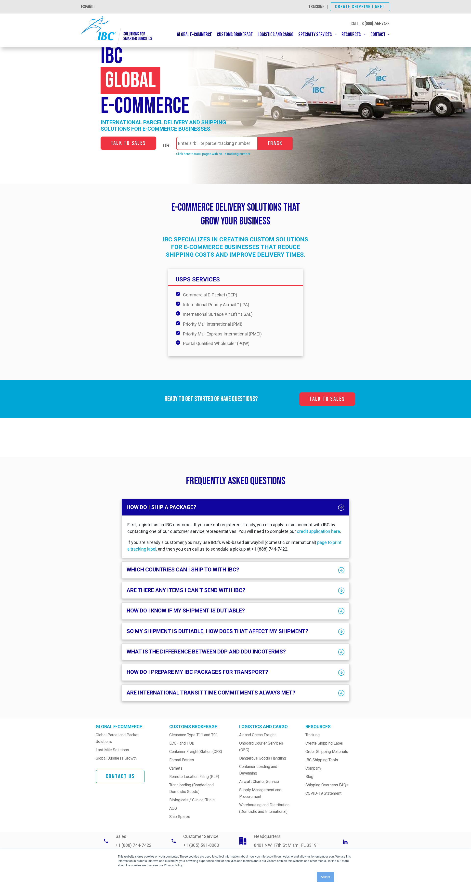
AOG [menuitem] (173, 808)
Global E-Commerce (194, 34)
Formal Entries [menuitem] (181, 760)
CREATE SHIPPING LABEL (360, 7)
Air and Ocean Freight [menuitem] (257, 735)
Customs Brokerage (235, 34)
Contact (377, 34)
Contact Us (120, 776)
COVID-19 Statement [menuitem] (323, 793)
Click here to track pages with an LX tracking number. (213, 154)
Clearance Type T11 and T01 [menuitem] (193, 735)
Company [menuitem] (313, 768)
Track (275, 143)
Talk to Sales (128, 143)
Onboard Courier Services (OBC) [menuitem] (261, 746)
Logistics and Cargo (275, 34)
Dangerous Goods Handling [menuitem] (262, 758)
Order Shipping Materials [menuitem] (326, 751)
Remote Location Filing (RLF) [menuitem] (194, 776)
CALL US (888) (370, 24)
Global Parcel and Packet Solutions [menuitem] (118, 738)
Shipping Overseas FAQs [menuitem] (326, 785)
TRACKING (316, 7)
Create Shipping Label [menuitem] (324, 743)
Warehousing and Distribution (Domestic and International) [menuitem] (264, 808)
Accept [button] (325, 876)
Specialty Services (315, 34)
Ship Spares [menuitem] (179, 816)
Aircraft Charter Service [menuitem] (259, 781)
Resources (351, 34)
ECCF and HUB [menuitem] (181, 743)
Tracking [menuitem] (312, 735)
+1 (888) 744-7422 (133, 845)
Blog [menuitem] (309, 776)
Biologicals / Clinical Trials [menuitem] (192, 800)
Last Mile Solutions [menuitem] (112, 750)
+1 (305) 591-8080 (201, 845)
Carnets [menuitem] (176, 768)
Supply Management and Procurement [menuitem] (260, 793)
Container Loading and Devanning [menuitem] (258, 770)
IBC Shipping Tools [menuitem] (321, 760)
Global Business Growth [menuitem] (116, 758)
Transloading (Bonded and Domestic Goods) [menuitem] (192, 788)
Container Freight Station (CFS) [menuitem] (195, 751)
